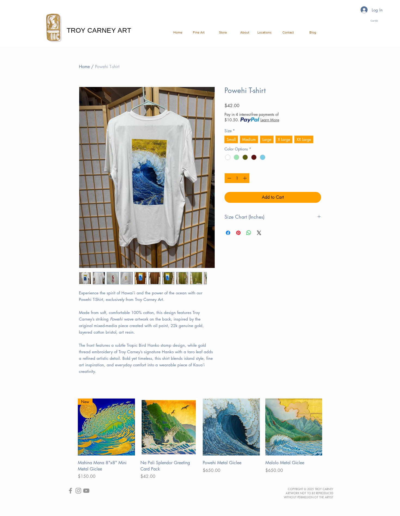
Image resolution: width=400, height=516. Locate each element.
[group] (200, 439)
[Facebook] (70, 490)
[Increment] (245, 178)
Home (84, 67)
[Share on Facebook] (228, 233)
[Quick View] (169, 427)
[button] (197, 32)
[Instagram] (78, 490)
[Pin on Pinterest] (238, 233)
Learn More (269, 119)
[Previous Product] (70, 427)
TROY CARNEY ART (99, 30)
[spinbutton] (237, 178)
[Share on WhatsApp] (248, 233)
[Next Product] (330, 427)
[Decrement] (228, 178)
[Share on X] (259, 233)
